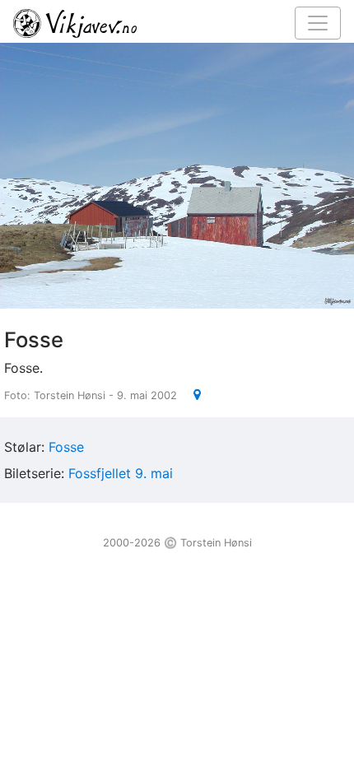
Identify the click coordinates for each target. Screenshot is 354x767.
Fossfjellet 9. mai (120, 473)
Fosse (66, 447)
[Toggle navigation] (318, 23)
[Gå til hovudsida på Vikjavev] (170, 22)
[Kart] (190, 394)
